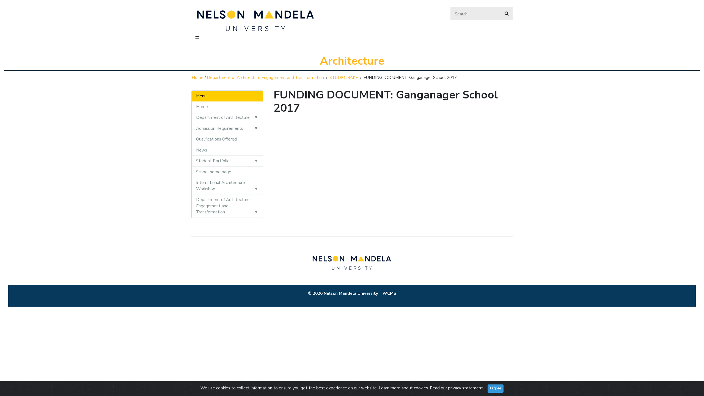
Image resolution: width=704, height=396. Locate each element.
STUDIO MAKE (343, 77)
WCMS (389, 293)
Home (198, 77)
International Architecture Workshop (220, 186)
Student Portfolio (213, 161)
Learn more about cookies (403, 388)
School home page (213, 172)
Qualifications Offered (216, 139)
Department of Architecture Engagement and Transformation (265, 77)
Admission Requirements (219, 128)
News (201, 150)
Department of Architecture (223, 117)
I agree (495, 388)
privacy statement (465, 388)
